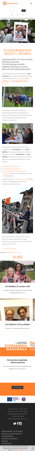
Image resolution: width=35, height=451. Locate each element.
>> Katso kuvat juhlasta (9, 248)
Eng (17, 14)
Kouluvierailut (6, 443)
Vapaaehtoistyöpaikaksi (10, 438)
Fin (12, 14)
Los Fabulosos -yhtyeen (21, 179)
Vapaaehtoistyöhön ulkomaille (12, 433)
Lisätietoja (15, 450)
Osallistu (5, 441)
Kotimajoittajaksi (7, 436)
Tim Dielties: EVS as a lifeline (11, 168)
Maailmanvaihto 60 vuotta (13, 252)
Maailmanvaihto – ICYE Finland (12, 431)
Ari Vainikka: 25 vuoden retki (11, 166)
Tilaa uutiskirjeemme (17, 387)
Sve (23, 14)
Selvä (21, 450)
